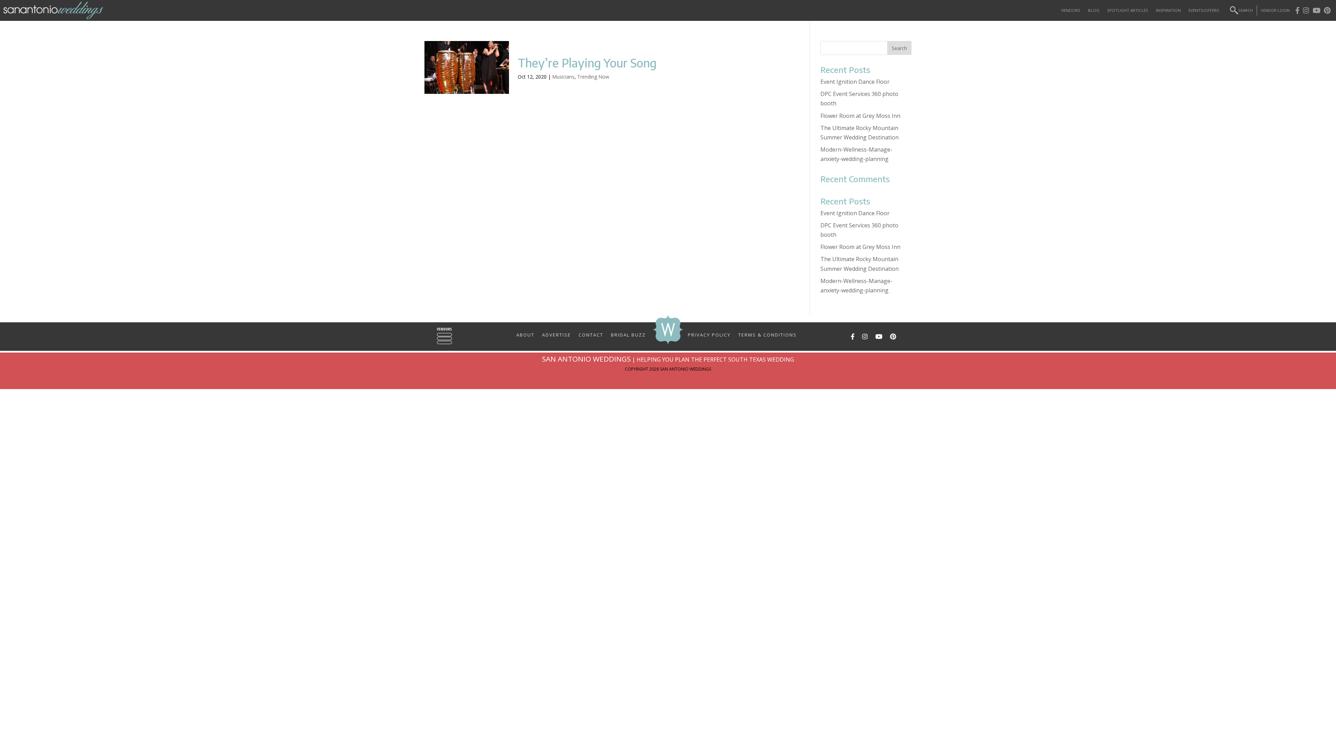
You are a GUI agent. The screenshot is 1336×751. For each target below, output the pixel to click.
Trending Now (593, 76)
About (525, 334)
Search (1245, 10)
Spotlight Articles (1127, 10)
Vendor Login (1275, 10)
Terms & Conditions (767, 334)
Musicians (563, 76)
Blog (1093, 10)
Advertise (556, 334)
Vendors (1070, 10)
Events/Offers (1203, 10)
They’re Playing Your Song (587, 62)
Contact (591, 334)
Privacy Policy (709, 334)
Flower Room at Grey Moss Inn (860, 116)
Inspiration (1168, 10)
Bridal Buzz (628, 334)
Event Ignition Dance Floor (855, 82)
